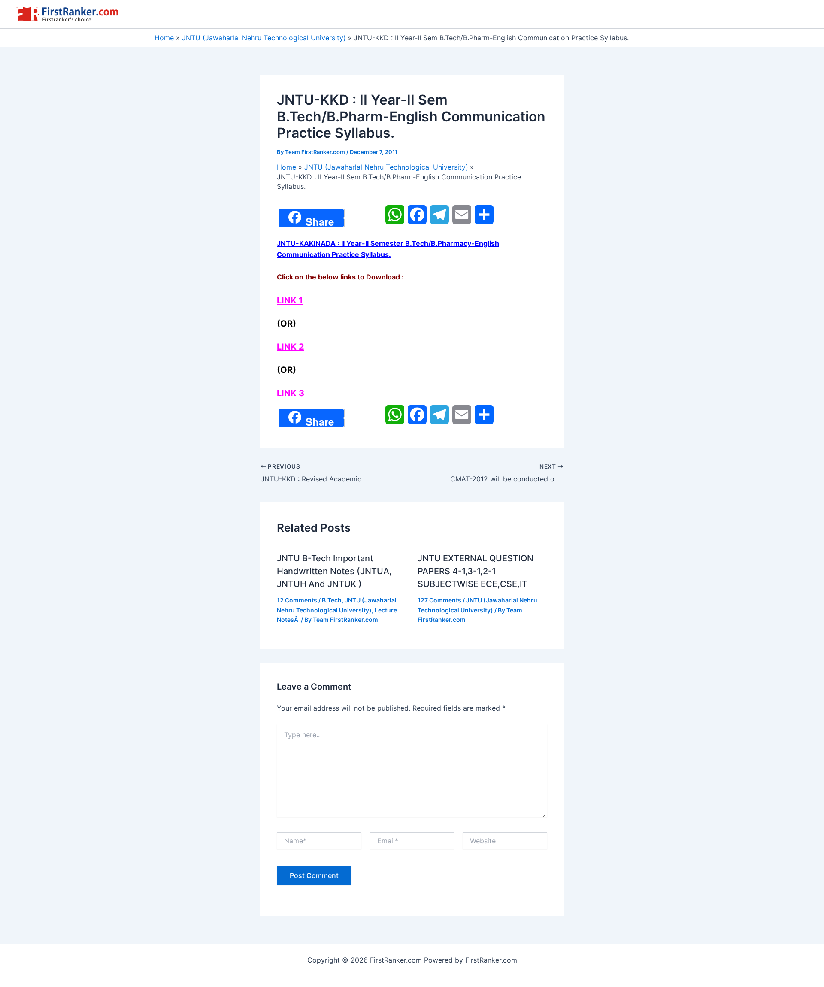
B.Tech (332, 600)
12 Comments (297, 600)
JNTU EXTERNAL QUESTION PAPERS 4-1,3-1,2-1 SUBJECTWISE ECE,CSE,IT (475, 571)
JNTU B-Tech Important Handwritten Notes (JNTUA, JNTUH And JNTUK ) (334, 571)
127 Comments (439, 600)
